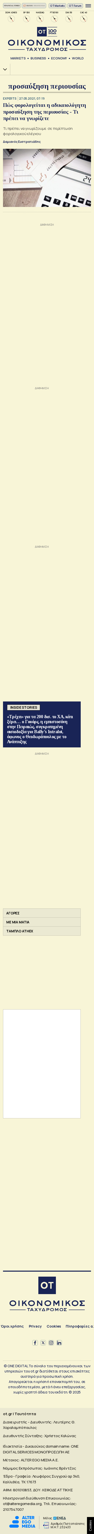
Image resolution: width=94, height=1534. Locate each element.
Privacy (35, 1326)
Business (38, 58)
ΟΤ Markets (57, 5)
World (77, 58)
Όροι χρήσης (12, 1326)
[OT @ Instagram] (51, 1343)
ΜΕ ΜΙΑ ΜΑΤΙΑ (17, 922)
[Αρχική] (47, 1286)
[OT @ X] (43, 1343)
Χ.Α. (3, 69)
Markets (18, 58)
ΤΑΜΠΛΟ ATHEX (19, 931)
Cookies (54, 1326)
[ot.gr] (47, 39)
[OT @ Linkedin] (59, 1343)
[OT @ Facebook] (35, 1343)
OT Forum (75, 5)
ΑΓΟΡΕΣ (13, 913)
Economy (59, 58)
